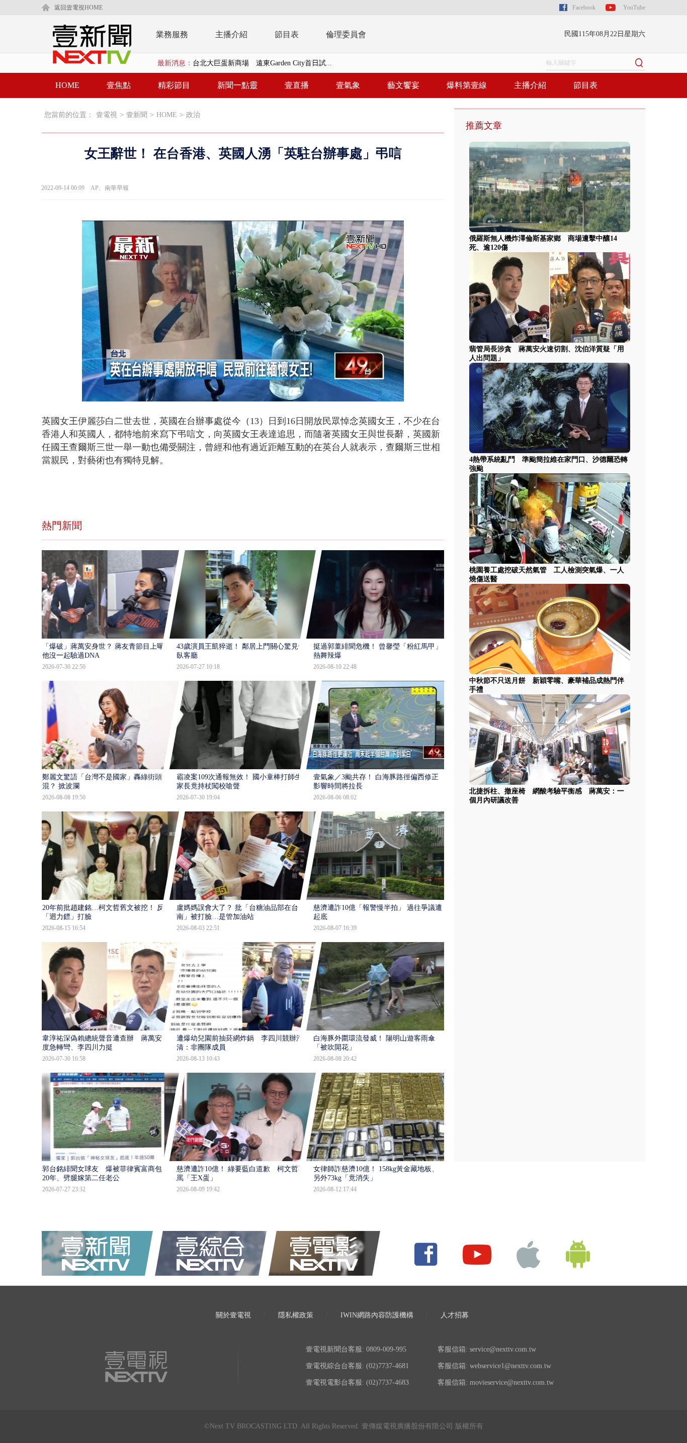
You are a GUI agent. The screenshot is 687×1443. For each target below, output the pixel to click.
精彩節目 (174, 85)
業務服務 (172, 34)
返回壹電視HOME (78, 7)
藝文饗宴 (403, 85)
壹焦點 (119, 85)
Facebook (583, 7)
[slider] (242, 394)
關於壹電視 (233, 1315)
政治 (193, 115)
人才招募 (455, 1315)
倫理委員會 (346, 34)
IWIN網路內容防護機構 (376, 1315)
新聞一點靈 (237, 85)
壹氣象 (348, 85)
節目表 (287, 34)
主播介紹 (231, 34)
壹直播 (297, 85)
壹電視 (106, 115)
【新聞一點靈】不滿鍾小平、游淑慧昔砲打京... (266, 63)
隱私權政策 (295, 1315)
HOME (67, 85)
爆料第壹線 (467, 85)
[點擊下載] (529, 1254)
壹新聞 (136, 115)
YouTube (634, 7)
